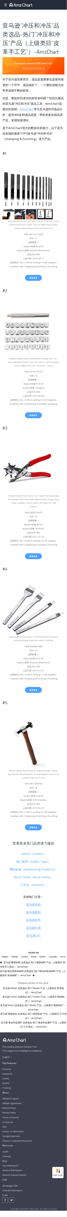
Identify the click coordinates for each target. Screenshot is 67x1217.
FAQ (4, 1126)
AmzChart (27, 109)
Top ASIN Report (10, 1165)
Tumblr (24, 956)
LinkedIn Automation (12, 1190)
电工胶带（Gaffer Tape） (33, 862)
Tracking (6, 1087)
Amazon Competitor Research (17, 1140)
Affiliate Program (10, 1098)
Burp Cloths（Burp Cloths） (33, 877)
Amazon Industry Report (14, 1175)
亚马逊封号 (33, 920)
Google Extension (11, 1136)
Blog (4, 1160)
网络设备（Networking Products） (33, 869)
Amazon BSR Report (12, 1170)
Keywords (7, 1073)
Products (6, 1069)
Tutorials (6, 1156)
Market (5, 1083)
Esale (5, 1195)
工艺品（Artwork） (33, 885)
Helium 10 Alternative (13, 1131)
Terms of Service (10, 1117)
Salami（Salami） (33, 854)
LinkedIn (53, 956)
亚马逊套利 (33, 912)
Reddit (15, 956)
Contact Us (7, 1122)
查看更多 (33, 278)
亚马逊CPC (33, 935)
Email (33, 956)
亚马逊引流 (33, 928)
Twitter (5, 956)
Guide (5, 1151)
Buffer (43, 956)
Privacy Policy (9, 1112)
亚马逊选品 (33, 904)
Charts (5, 1078)
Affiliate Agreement (11, 1103)
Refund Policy (9, 1107)
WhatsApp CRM (10, 1185)
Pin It (63, 956)
